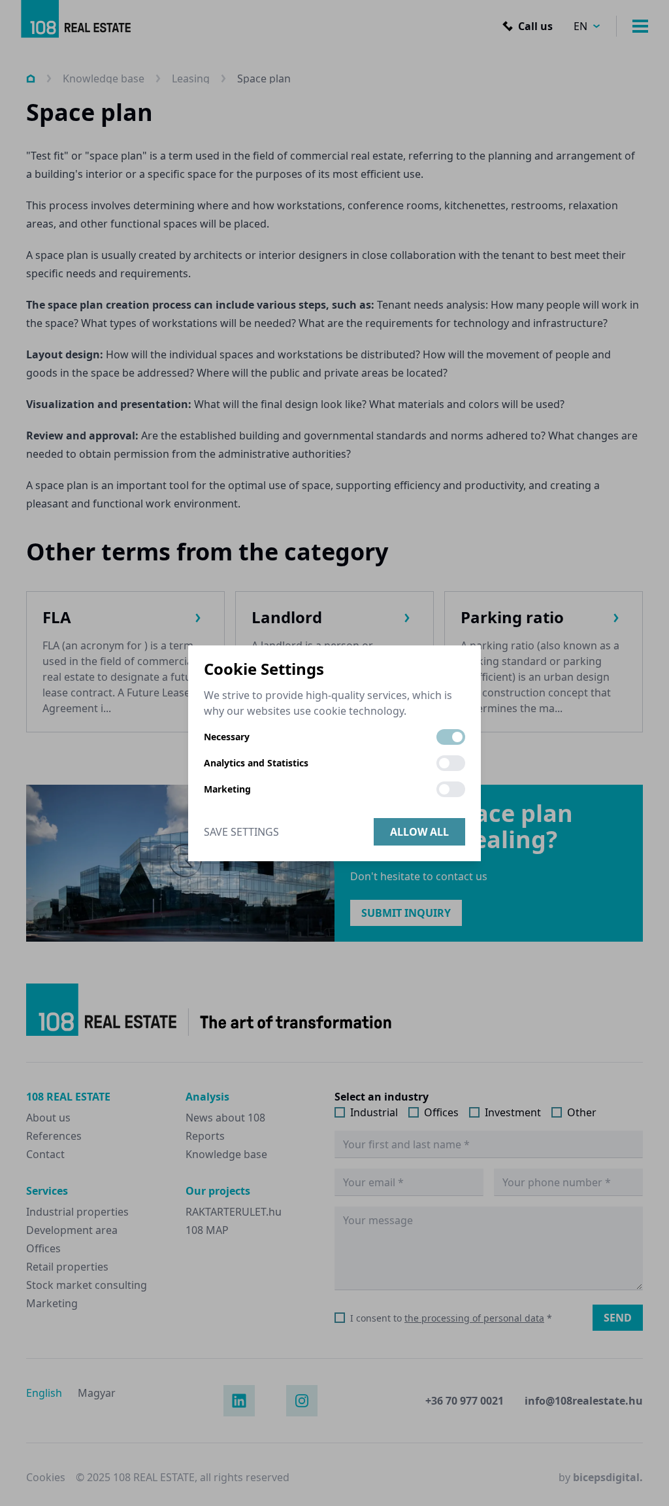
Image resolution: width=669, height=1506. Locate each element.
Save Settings (241, 832)
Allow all (419, 832)
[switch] (450, 737)
